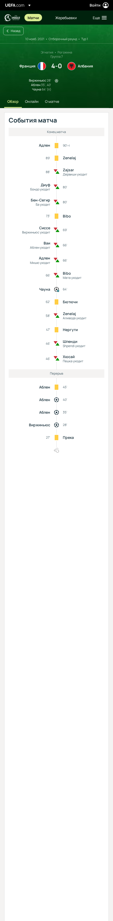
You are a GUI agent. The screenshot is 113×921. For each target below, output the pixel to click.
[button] (98, 18)
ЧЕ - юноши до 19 (12, 17)
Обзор (13, 101)
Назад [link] (15, 31)
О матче (52, 101)
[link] (33, 18)
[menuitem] (37, 18)
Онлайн (32, 101)
